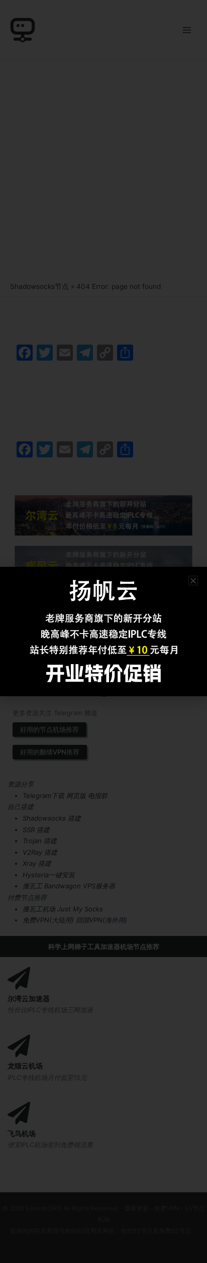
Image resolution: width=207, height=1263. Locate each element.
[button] (193, 580)
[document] (103, 631)
